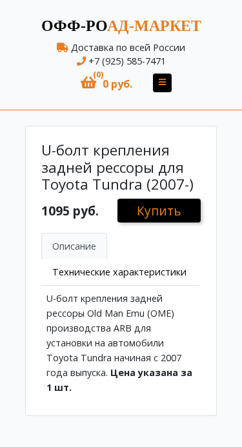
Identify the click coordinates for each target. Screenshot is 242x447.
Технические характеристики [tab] (119, 272)
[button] (106, 82)
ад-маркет (121, 25)
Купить (159, 210)
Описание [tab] (74, 246)
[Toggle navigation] (162, 83)
